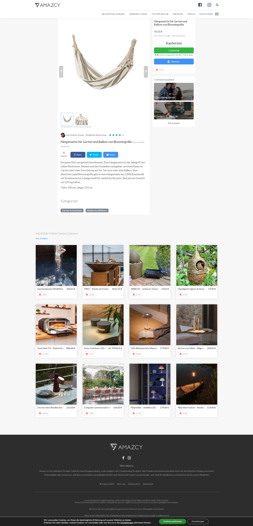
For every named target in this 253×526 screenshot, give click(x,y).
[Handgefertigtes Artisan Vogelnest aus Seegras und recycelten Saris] (196, 265)
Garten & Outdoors (72, 210)
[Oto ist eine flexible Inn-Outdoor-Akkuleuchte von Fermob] (56, 384)
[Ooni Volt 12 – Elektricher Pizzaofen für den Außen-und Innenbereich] (56, 324)
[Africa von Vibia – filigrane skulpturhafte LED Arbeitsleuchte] (196, 324)
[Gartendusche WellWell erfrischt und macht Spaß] (56, 265)
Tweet (95, 154)
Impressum (148, 484)
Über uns (121, 484)
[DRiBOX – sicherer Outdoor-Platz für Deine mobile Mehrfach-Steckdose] (149, 265)
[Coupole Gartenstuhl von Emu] (103, 384)
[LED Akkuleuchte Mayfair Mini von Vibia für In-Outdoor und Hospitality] (149, 324)
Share (78, 154)
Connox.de (174, 50)
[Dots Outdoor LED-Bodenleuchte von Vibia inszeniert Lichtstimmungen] (103, 324)
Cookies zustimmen (172, 521)
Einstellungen (198, 521)
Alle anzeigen (174, 123)
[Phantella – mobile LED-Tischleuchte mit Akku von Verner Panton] (149, 384)
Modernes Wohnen (97, 210)
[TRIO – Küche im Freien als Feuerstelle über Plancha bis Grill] (103, 265)
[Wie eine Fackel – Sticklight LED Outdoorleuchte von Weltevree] (196, 384)
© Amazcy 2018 (107, 484)
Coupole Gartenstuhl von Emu (100, 407)
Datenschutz (134, 484)
